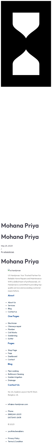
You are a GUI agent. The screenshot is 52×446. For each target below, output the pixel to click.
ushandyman (9, 252)
